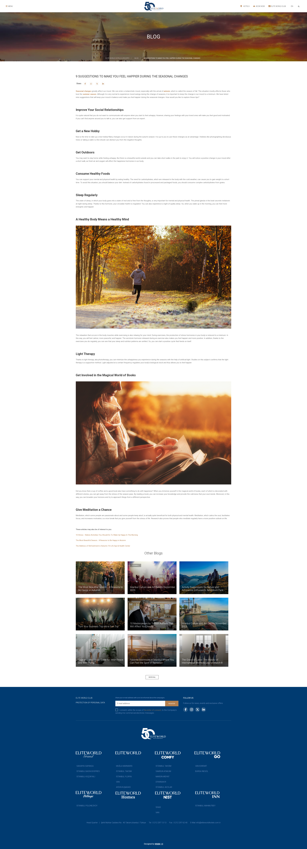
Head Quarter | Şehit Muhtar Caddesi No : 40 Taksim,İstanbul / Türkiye (116, 822)
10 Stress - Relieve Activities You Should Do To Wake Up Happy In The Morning (107, 535)
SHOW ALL (152, 677)
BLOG (137, 58)
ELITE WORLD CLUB (278, 6)
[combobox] (291, 6)
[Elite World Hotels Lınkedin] (103, 83)
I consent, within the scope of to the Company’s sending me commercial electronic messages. (146, 711)
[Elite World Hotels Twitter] (97, 83)
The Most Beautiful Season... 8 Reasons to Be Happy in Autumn (101, 540)
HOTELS (246, 6)
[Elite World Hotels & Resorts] (299, 6)
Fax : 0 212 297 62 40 (178, 822)
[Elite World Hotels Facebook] (85, 83)
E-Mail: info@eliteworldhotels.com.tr (205, 822)
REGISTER (171, 703)
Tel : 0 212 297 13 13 (157, 822)
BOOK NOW (260, 6)
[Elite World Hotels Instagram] (91, 83)
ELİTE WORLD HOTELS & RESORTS (117, 58)
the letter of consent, (152, 710)
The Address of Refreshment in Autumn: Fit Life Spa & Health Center (103, 546)
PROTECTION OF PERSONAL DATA (90, 702)
